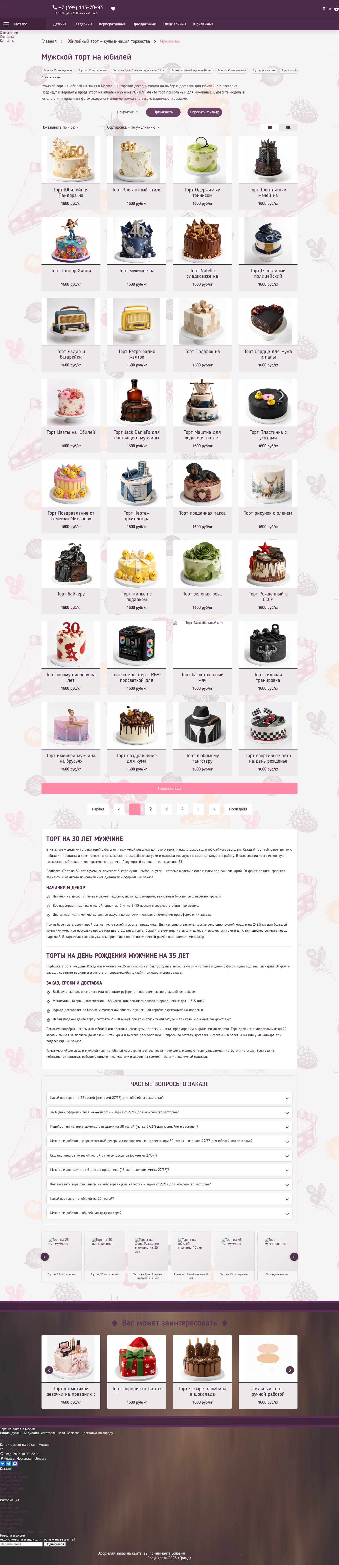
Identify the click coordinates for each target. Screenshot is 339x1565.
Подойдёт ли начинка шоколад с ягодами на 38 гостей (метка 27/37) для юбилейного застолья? (124, 1127)
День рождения (12, 1488)
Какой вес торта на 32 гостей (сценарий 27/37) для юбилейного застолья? (107, 1098)
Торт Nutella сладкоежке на (202, 273)
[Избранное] (113, 9)
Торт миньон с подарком (137, 597)
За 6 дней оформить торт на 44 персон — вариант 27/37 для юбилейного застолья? (114, 1112)
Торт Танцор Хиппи (71, 270)
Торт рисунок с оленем (268, 513)
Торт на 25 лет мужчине (58, 70)
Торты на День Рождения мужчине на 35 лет (139, 70)
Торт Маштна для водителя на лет (202, 435)
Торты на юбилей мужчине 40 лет (191, 70)
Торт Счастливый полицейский (268, 273)
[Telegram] (8, 1465)
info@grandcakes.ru (18, 1449)
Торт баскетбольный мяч (202, 677)
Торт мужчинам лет (264, 70)
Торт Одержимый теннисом (202, 192)
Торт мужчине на (137, 270)
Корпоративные (11, 1481)
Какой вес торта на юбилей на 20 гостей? (82, 1199)
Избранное (8, 1528)
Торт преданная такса (202, 513)
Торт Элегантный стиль (136, 190)
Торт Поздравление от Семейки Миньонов (71, 516)
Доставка (7, 37)
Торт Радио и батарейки (71, 354)
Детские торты (11, 1473)
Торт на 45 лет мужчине (232, 70)
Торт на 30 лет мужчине (93, 70)
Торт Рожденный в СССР (268, 597)
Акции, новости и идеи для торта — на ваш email (37, 1539)
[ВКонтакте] (2, 1465)
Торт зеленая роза (202, 594)
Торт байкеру (71, 594)
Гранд (5, 6)
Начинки (6, 1496)
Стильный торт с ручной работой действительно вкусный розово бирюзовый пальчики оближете (268, 1392)
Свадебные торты (13, 1477)
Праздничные (10, 1484)
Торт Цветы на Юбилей (71, 432)
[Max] (15, 1465)
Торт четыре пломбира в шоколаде (202, 1391)
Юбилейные (8, 1492)
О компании (9, 33)
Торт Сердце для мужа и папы (268, 354)
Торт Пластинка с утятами (268, 435)
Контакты (7, 41)
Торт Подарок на (202, 351)
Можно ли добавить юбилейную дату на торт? (85, 1213)
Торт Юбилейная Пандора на (71, 192)
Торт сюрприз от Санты (136, 1388)
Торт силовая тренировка (268, 677)
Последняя (238, 809)
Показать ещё (51, 77)
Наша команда (11, 1524)
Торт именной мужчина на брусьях (70, 758)
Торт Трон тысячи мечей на (268, 192)
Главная (6, 1504)
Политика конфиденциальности (24, 1532)
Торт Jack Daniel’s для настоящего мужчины (137, 435)
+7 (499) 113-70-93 (14, 1437)
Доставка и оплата (14, 1512)
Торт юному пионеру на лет (71, 677)
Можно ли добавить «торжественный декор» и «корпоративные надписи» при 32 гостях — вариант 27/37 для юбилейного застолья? (151, 1141)
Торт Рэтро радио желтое (136, 354)
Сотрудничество (12, 1520)
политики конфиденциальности (213, 1553)
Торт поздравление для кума (136, 758)
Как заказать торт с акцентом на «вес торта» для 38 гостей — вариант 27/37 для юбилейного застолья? (130, 1184)
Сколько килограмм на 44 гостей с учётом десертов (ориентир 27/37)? (103, 1155)
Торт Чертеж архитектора (137, 516)
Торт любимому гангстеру (202, 758)
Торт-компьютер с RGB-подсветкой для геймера (136, 678)
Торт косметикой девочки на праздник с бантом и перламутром (71, 1392)
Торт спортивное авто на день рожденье (268, 758)
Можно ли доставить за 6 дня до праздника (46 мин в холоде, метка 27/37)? (109, 1170)
